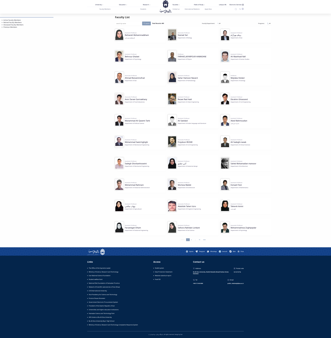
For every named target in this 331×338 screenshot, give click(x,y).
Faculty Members (105, 9)
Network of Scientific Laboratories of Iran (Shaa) (104, 287)
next (204, 239)
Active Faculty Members (12, 20)
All (219, 23)
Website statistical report (163, 276)
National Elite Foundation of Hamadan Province (104, 283)
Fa (240, 9)
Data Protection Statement (163, 272)
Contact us (176, 9)
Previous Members (10, 27)
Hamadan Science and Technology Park (101, 313)
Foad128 (157, 279)
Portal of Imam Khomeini (97, 298)
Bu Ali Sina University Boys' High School (101, 321)
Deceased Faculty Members (13, 25)
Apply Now (208, 9)
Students (143, 9)
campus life (222, 5)
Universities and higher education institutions (104, 310)
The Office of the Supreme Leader (100, 268)
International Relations (192, 9)
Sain (181, 334)
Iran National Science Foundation (99, 276)
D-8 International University (98, 291)
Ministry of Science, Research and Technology (103, 272)
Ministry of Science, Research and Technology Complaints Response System (113, 325)
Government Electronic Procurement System (103, 302)
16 (199, 239)
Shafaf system (159, 268)
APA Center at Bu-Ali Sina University (100, 317)
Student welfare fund (95, 279)
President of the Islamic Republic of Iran (102, 306)
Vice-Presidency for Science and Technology (103, 294)
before (183, 239)
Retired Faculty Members (12, 22)
